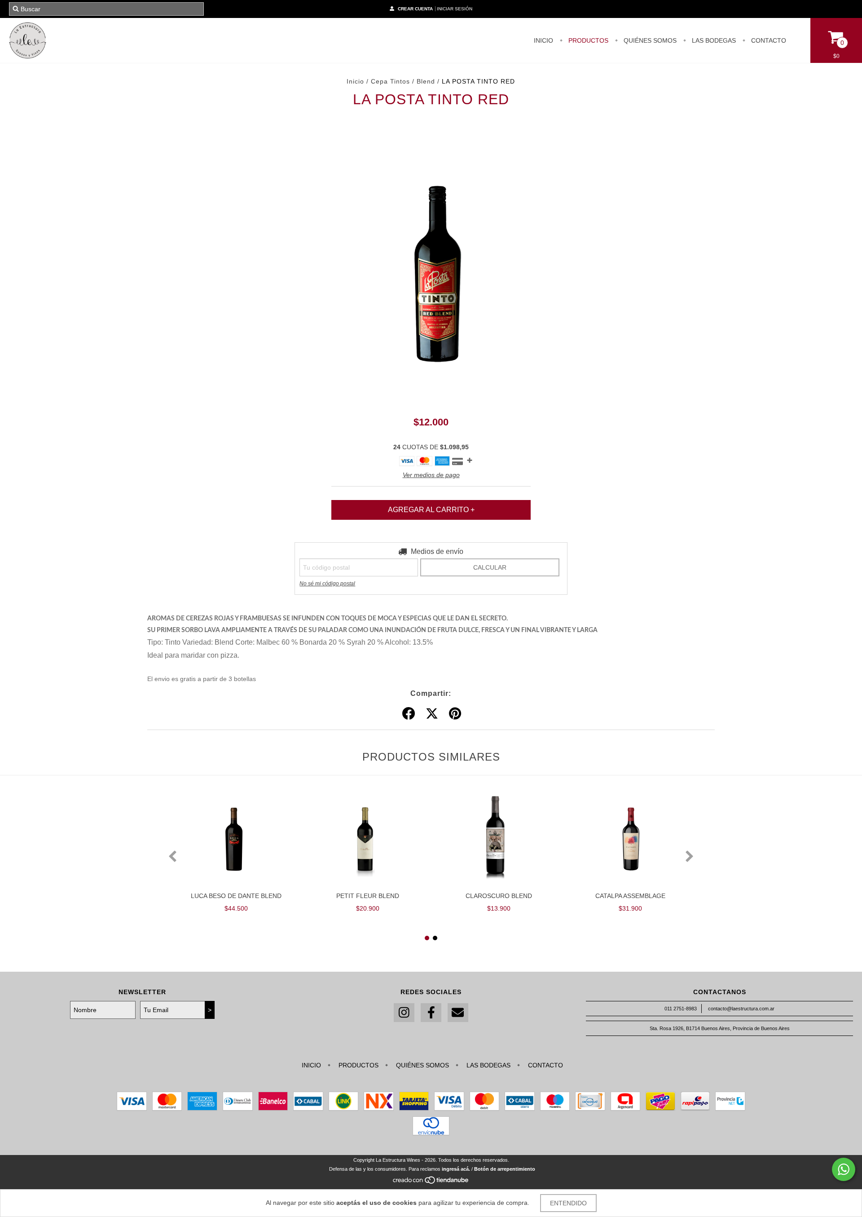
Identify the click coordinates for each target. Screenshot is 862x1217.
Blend (426, 81)
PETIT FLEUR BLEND (367, 895)
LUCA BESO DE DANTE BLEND (236, 895)
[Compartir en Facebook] (408, 714)
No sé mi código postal (327, 583)
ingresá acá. (456, 1169)
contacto (767, 40)
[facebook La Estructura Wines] (431, 1012)
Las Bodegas (713, 40)
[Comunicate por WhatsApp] (843, 1169)
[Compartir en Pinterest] (455, 714)
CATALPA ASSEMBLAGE (630, 895)
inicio (543, 40)
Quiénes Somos (649, 40)
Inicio (355, 81)
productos (587, 40)
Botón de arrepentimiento (504, 1169)
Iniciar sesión (454, 8)
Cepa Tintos (391, 81)
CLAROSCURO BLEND (499, 895)
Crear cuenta (415, 8)
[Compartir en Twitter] (432, 714)
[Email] (458, 1012)
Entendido (568, 1203)
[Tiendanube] (431, 1182)
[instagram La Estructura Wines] (404, 1012)
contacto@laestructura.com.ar (741, 1008)
